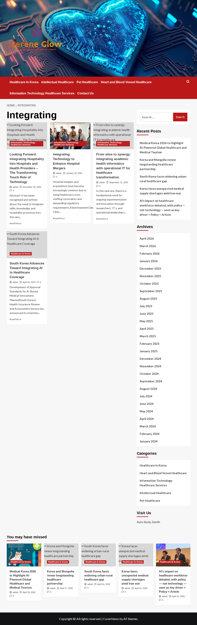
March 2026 (148, 246)
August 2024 (148, 388)
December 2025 (150, 268)
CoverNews (111, 619)
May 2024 (146, 411)
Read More (15, 223)
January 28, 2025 (74, 173)
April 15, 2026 (141, 588)
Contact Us (85, 93)
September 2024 (151, 381)
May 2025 (146, 321)
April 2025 (147, 328)
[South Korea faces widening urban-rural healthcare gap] (98, 555)
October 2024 (149, 373)
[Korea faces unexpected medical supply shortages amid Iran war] (136, 555)
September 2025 (151, 291)
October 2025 (149, 283)
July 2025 (146, 306)
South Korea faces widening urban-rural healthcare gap (163, 179)
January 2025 (149, 351)
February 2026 (149, 253)
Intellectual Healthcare (57, 82)
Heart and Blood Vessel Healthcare (126, 82)
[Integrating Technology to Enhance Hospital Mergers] (70, 135)
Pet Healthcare (87, 82)
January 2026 (149, 261)
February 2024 (149, 433)
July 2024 (146, 396)
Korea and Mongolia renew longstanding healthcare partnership (158, 164)
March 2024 (148, 426)
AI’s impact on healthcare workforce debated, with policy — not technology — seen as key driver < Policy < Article (162, 207)
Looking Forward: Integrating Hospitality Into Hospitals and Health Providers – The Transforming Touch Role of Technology (27, 168)
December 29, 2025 (32, 187)
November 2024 (150, 366)
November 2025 (150, 276)
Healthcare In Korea (24, 82)
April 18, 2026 (29, 592)
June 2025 (147, 313)
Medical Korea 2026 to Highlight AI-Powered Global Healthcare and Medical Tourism (163, 147)
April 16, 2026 (103, 584)
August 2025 (148, 298)
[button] (188, 81)
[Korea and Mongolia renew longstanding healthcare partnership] (61, 555)
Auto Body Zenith (148, 522)
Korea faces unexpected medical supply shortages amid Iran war (162, 191)
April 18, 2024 (29, 282)
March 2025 (148, 336)
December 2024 (150, 358)
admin (15, 187)
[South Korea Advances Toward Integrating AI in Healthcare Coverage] (27, 244)
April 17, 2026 (66, 588)
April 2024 (147, 418)
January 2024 (149, 441)
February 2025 (149, 343)
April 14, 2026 (178, 596)
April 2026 (147, 238)
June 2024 (147, 403)
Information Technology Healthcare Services (42, 93)
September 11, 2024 (118, 182)
